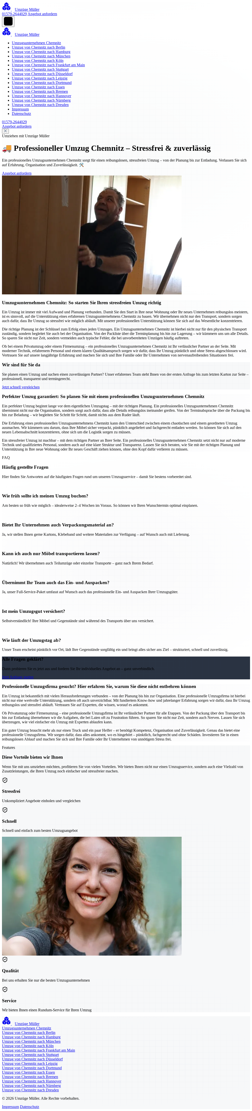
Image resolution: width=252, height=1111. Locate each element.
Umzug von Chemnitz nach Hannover (41, 96)
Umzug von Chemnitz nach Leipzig (39, 78)
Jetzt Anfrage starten (17, 677)
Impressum (20, 109)
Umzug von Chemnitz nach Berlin (38, 47)
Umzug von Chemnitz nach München (41, 56)
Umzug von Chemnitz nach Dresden (40, 105)
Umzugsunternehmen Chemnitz (36, 43)
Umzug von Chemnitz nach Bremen (40, 91)
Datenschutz (21, 113)
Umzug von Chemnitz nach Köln (37, 60)
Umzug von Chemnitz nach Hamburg (41, 52)
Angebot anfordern (42, 14)
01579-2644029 (14, 14)
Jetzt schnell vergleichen (21, 387)
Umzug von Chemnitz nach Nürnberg (41, 100)
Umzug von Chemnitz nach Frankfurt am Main (48, 65)
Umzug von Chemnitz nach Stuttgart (40, 69)
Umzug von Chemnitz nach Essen (38, 87)
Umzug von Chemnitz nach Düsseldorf (42, 74)
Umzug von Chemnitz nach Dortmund (42, 83)
